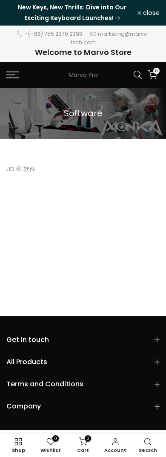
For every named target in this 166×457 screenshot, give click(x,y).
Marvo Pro (83, 75)
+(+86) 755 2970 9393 (53, 33)
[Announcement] (72, 12)
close (150, 13)
